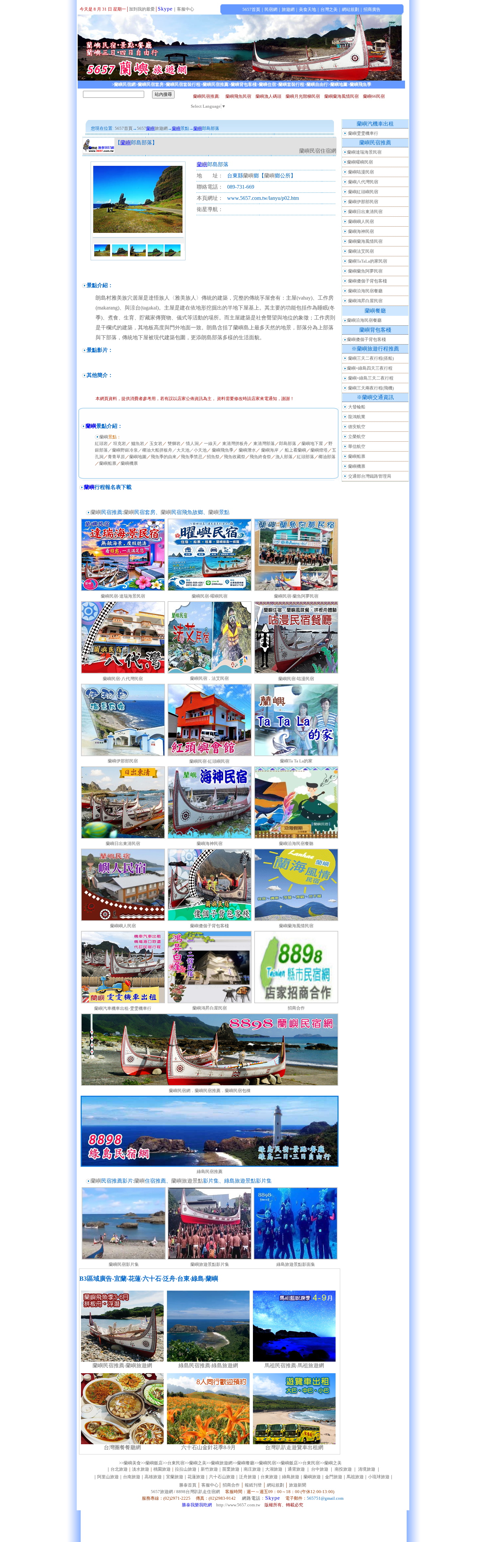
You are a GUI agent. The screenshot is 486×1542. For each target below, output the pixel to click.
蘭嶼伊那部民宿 (123, 760)
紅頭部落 (305, 456)
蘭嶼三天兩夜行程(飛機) (371, 388)
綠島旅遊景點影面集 (295, 1264)
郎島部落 (287, 443)
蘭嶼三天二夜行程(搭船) (371, 358)
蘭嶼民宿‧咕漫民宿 (296, 678)
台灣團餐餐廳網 (122, 1447)
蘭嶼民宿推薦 (108, 1365)
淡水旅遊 (140, 1469)
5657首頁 (124, 128)
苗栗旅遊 (230, 1469)
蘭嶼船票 (107, 463)
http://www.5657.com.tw (238, 1504)
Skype (165, 9)
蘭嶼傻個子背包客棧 (209, 925)
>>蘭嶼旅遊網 (219, 1462)
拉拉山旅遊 (185, 1469)
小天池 (200, 450)
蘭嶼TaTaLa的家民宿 (367, 261)
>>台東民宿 (173, 1462)
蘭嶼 (248, 175)
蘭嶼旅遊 (312, 1476)
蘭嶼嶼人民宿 (123, 925)
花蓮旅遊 (196, 1476)
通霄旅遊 (296, 1469)
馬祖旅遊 (355, 1476)
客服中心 (185, 9)
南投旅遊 (343, 1469)
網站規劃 (275, 1485)
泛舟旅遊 (247, 1476)
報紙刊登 (253, 1485)
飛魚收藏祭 (234, 456)
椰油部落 (327, 456)
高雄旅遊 (153, 1476)
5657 (141, 128)
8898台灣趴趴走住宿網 (198, 1491)
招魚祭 (213, 456)
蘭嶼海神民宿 (210, 843)
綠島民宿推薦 (210, 1171)
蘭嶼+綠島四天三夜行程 (369, 368)
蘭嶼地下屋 (313, 443)
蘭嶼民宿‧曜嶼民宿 (209, 596)
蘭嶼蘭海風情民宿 (296, 925)
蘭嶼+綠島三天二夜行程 (370, 378)
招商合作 (296, 1008)
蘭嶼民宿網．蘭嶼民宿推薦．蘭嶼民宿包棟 (210, 1090)
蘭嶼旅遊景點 (187, 1181)
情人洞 (192, 443)
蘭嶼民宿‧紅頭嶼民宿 (209, 761)
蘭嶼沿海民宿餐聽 (296, 843)
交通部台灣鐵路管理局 (369, 476)
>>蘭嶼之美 (195, 1462)
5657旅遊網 (162, 1491)
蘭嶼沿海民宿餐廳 (365, 290)
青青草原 (116, 456)
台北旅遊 (119, 1469)
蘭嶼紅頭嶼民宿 (363, 191)
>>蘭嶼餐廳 (243, 1462)
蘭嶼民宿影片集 (124, 1264)
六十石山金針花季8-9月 (208, 1447)
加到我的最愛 (142, 9)
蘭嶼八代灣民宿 (363, 181)
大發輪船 (356, 406)
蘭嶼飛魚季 (222, 450)
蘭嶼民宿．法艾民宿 (209, 678)
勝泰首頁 (187, 1485)
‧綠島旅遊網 (224, 1365)
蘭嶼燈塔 (319, 450)
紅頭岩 (101, 443)
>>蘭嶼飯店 (152, 1462)
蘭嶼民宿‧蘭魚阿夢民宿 (296, 596)
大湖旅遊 (273, 1469)
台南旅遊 (131, 1476)
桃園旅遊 (162, 1469)
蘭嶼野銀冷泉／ (127, 450)
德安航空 (356, 426)
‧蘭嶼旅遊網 (138, 1365)
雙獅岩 (174, 443)
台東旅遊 (269, 1476)
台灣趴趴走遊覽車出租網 (294, 1447)
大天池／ (185, 450)
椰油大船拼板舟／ (159, 450)
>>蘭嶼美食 (130, 1462)
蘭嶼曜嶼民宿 (360, 162)
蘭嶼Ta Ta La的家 (296, 760)
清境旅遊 (366, 1469)
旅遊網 (161, 128)
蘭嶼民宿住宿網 (317, 151)
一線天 (210, 443)
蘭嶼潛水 (247, 450)
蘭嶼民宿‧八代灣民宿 (123, 678)
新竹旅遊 (209, 1469)
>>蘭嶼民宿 (265, 1462)
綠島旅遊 (290, 1476)
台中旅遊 (319, 1469)
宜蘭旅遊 (174, 1476)
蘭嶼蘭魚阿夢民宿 (365, 271)
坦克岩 (119, 443)
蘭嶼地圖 (137, 456)
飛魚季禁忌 (191, 456)
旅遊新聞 (297, 1485)
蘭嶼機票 (129, 463)
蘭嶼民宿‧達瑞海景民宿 (123, 596)
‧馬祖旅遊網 (310, 1365)
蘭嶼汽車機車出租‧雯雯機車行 (122, 1008)
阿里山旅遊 (108, 1476)
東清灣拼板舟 (235, 443)
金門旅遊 (333, 1476)
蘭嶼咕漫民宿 (361, 171)
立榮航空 (356, 436)
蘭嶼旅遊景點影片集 (209, 1264)
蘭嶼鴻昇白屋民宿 (209, 1008)
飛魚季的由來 (164, 456)
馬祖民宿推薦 (280, 1365)
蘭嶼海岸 (269, 450)
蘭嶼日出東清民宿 (123, 843)
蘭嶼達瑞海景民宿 (364, 152)
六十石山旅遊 (222, 1476)
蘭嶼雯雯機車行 (363, 133)
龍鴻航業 (356, 416)
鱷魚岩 (137, 443)
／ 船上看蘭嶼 (292, 450)
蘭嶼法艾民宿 (361, 251)
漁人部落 (284, 456)
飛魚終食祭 (260, 456)
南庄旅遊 (252, 1469)
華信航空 (356, 446)
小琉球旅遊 (378, 1476)
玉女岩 (155, 443)
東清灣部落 (264, 443)
